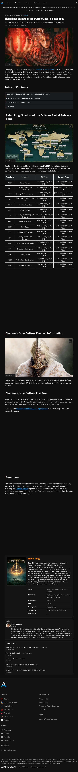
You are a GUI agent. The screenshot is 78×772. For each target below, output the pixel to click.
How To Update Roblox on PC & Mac (19, 653)
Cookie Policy (43, 709)
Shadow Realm (22, 488)
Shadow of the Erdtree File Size (18, 102)
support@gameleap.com (48, 719)
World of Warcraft (67, 7)
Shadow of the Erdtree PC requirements (32, 408)
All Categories (49, 10)
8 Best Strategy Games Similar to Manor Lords (22, 664)
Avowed (37, 7)
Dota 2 (6, 699)
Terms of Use (44, 702)
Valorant (7, 713)
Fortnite (40, 10)
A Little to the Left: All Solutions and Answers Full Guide (25, 670)
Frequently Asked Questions (49, 706)
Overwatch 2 (8, 716)
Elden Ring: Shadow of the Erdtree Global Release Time (28, 94)
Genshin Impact (30, 10)
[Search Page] (76, 3)
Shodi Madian (22, 25)
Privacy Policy (44, 699)
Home (6, 15)
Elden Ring (19, 15)
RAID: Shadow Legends (10, 7)
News (26, 15)
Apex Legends (9, 709)
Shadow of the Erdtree (45, 69)
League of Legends (26, 7)
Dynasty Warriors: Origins (51, 7)
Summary (10, 107)
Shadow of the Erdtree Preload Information (23, 98)
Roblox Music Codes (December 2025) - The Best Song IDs (26, 647)
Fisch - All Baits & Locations (15, 659)
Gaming (12, 15)
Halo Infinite (8, 706)
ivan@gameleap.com (8, 750)
